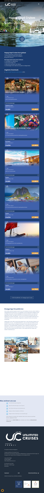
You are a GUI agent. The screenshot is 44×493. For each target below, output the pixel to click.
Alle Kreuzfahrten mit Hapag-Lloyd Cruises (22, 297)
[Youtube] (11, 445)
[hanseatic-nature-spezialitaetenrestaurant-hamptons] (10, 353)
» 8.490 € (35, 145)
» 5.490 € (35, 109)
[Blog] (5, 445)
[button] (2, 490)
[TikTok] (13, 445)
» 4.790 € (35, 289)
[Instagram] (15, 445)
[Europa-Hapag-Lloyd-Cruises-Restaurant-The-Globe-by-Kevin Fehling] (22, 353)
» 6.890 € (35, 181)
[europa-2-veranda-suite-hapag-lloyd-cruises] (10, 361)
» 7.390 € (35, 217)
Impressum (6, 473)
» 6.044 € (35, 253)
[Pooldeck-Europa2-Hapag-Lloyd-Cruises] (22, 361)
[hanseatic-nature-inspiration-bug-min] (22, 344)
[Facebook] (7, 445)
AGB (18, 473)
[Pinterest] (9, 445)
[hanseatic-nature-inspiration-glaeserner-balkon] (34, 344)
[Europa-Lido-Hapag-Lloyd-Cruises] (34, 353)
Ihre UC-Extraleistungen (10, 103)
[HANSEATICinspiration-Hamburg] (10, 344)
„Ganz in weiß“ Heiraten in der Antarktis (13, 72)
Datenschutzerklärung (32, 473)
